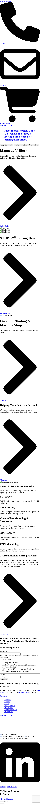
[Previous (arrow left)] (1, 803)
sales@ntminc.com (24, 692)
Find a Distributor (10, 710)
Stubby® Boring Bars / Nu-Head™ (16, 671)
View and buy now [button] (6, 799)
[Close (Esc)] (7, 801)
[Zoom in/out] (1, 801)
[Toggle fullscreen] (3, 801)
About (6, 704)
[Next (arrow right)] (3, 803)
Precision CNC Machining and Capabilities (19, 669)
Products (7, 700)
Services (7, 702)
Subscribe (4, 679)
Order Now (8, 712)
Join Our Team (9, 706)
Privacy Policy (12, 787)
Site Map (3, 787)
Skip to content (5, 1)
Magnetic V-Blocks (11, 663)
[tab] (6, 145)
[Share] (5, 801)
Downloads (8, 708)
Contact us (3, 696)
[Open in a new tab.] (20, 785)
